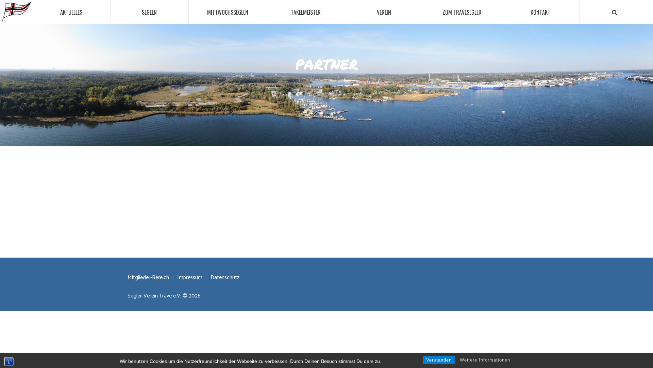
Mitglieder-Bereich (148, 278)
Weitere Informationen (485, 360)
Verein (384, 12)
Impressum (189, 278)
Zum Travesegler (462, 12)
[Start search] (615, 12)
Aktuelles (71, 12)
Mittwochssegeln (227, 12)
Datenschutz (225, 278)
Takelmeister (306, 12)
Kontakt (540, 12)
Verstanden (439, 360)
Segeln (149, 12)
